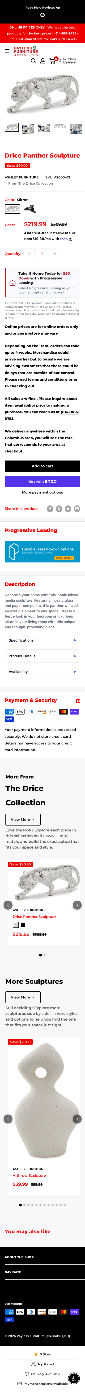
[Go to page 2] (44, 955)
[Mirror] (12, 209)
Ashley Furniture (21, 177)
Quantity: (13, 253)
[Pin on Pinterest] (59, 508)
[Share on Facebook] (50, 508)
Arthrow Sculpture (29, 1175)
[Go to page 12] (65, 1205)
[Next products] (77, 905)
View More (20, 819)
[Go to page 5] (36, 1205)
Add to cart (42, 466)
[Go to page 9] (52, 1205)
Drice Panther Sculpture (34, 916)
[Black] (30, 209)
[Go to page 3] (28, 1205)
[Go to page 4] (32, 1205)
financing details (63, 314)
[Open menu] (7, 51)
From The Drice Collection (30, 183)
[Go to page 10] (56, 1205)
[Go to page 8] (48, 1205)
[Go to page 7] (44, 1205)
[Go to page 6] (40, 1205)
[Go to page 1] (40, 955)
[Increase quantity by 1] (55, 254)
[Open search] (33, 60)
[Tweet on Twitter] (68, 508)
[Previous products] (8, 905)
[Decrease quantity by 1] (29, 254)
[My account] (42, 60)
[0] (52, 61)
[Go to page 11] (61, 1205)
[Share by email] (77, 508)
